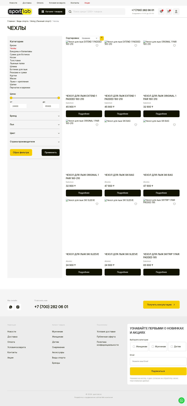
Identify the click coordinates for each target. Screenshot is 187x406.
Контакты (75, 3)
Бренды (56, 363)
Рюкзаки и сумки (18, 72)
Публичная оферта (106, 337)
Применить (51, 152)
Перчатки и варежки (20, 87)
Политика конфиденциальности (108, 343)
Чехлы (13, 48)
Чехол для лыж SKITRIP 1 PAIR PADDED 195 (161, 256)
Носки (13, 57)
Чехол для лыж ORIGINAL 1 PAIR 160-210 (159, 97)
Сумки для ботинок (20, 54)
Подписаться (158, 371)
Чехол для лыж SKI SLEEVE (82, 254)
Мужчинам (57, 331)
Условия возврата (57, 3)
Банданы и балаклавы (21, 51)
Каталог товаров (54, 11)
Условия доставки (106, 331)
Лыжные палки (17, 63)
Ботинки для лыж (18, 69)
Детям (55, 342)
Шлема (13, 66)
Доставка (27, 3)
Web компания (107, 397)
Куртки (13, 75)
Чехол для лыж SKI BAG (119, 175)
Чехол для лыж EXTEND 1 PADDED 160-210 (81, 97)
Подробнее (83, 114)
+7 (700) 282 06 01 (142, 10)
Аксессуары (58, 352)
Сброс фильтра (21, 152)
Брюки (13, 45)
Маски (13, 78)
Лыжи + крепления (19, 81)
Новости (13, 3)
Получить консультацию (159, 304)
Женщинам (57, 337)
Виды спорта (58, 357)
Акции (87, 3)
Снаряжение (58, 347)
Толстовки (15, 60)
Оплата (40, 3)
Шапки (13, 84)
